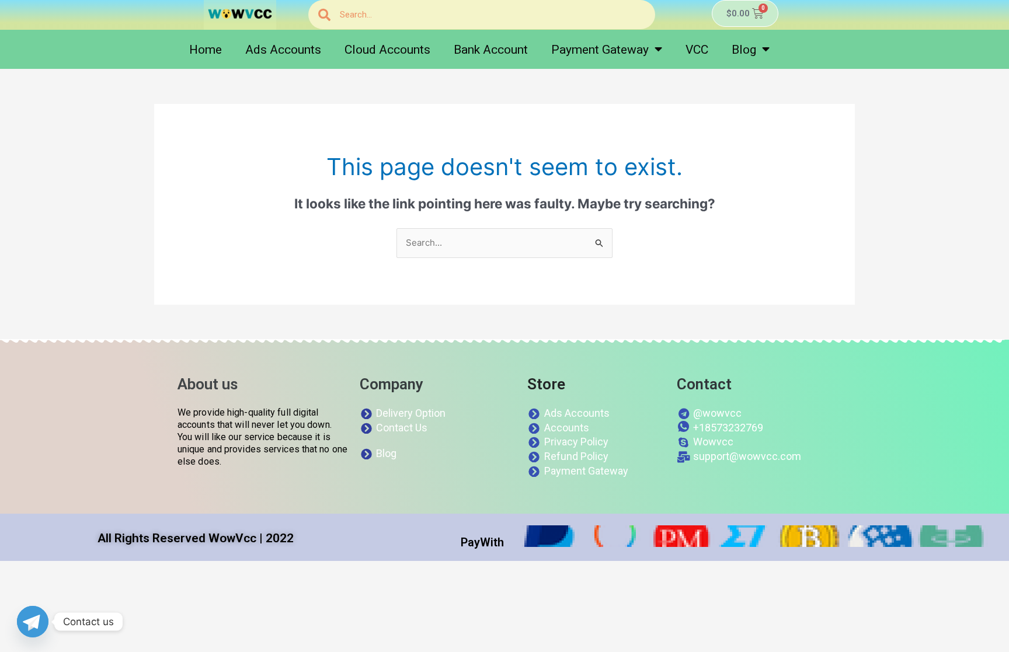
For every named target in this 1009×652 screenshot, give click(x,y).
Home (205, 50)
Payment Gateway (600, 50)
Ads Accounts (283, 50)
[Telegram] (32, 621)
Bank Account (491, 50)
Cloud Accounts (387, 50)
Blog (744, 50)
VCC (697, 50)
